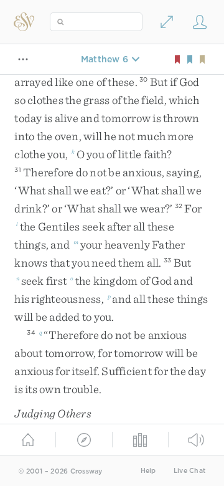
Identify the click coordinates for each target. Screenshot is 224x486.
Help (148, 471)
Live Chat (189, 471)
